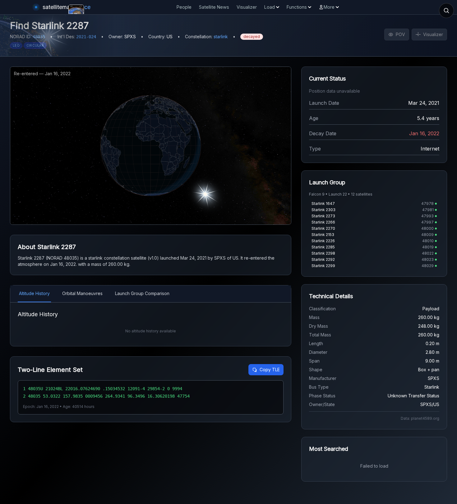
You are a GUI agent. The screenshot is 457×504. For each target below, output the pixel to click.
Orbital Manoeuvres (82, 293)
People (184, 7)
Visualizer (247, 7)
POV (400, 34)
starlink (221, 36)
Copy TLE (270, 369)
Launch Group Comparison (142, 293)
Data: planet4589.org (420, 418)
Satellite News (214, 7)
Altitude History (34, 293)
